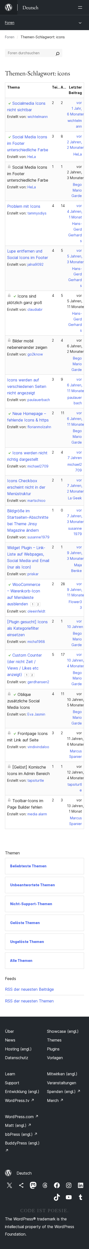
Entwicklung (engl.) (22, 1091)
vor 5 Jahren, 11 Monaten (76, 301)
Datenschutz (16, 1057)
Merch (55, 1100)
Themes (54, 1040)
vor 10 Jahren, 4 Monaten (76, 660)
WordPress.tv (19, 1100)
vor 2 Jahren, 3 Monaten (76, 172)
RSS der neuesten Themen (29, 1000)
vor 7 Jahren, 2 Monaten (76, 486)
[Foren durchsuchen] (57, 53)
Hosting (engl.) (18, 1048)
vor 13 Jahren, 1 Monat (75, 806)
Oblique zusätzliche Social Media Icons (23, 701)
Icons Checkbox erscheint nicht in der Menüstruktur (26, 487)
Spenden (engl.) (64, 1091)
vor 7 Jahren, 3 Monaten (76, 516)
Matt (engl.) (18, 1125)
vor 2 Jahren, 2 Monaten (76, 142)
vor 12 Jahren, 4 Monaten (76, 772)
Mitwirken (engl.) (62, 1073)
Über (9, 1031)
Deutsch (24, 1173)
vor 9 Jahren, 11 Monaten (76, 589)
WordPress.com (22, 1116)
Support (12, 1082)
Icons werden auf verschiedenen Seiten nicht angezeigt (26, 386)
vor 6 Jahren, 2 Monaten (76, 346)
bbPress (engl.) (21, 1134)
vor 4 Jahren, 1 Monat (74, 211)
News (10, 1040)
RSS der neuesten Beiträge (29, 989)
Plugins (53, 1048)
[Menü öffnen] (81, 7)
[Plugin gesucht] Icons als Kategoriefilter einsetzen (27, 628)
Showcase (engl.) (63, 1031)
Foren (9, 22)
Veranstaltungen (61, 1082)
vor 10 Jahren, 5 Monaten (76, 699)
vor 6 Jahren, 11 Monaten (76, 385)
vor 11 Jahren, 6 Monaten (76, 738)
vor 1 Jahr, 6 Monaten (76, 108)
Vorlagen (55, 1057)
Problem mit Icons (23, 206)
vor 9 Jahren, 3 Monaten (76, 553)
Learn (10, 1073)
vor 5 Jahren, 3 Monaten (76, 256)
